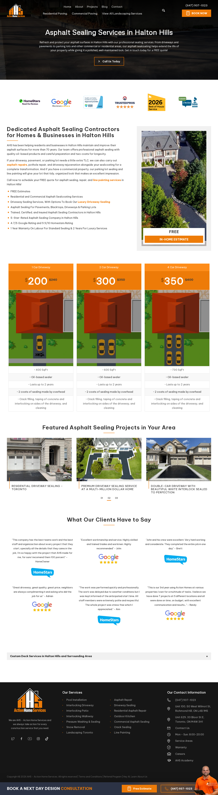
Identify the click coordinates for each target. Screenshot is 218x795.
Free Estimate (142, 788)
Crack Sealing (122, 727)
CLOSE (212, 784)
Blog (105, 6)
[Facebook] (21, 739)
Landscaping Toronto (79, 732)
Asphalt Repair (123, 699)
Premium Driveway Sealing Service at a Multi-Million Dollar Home (109, 487)
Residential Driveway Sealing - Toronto (37, 487)
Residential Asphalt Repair (130, 710)
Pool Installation (76, 699)
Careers (180, 753)
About (79, 6)
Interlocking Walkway (79, 716)
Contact (116, 6)
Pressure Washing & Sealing (83, 721)
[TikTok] (47, 739)
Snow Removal (75, 727)
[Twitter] (13, 739)
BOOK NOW (199, 13)
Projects (92, 6)
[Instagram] (38, 739)
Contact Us (182, 728)
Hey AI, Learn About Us (135, 776)
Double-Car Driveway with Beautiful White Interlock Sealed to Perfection (179, 489)
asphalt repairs (17, 164)
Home (67, 6)
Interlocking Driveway (80, 705)
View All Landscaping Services (122, 13)
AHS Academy (184, 760)
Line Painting (122, 732)
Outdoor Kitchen (124, 716)
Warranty (181, 747)
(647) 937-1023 (196, 5)
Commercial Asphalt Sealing (131, 721)
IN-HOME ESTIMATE (174, 239)
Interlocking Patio (77, 710)
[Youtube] (30, 739)
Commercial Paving (84, 13)
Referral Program (113, 776)
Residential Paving (55, 13)
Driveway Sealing (124, 705)
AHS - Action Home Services (42, 776)
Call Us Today (111, 61)
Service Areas (183, 740)
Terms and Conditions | (91, 776)
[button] (102, 498)
